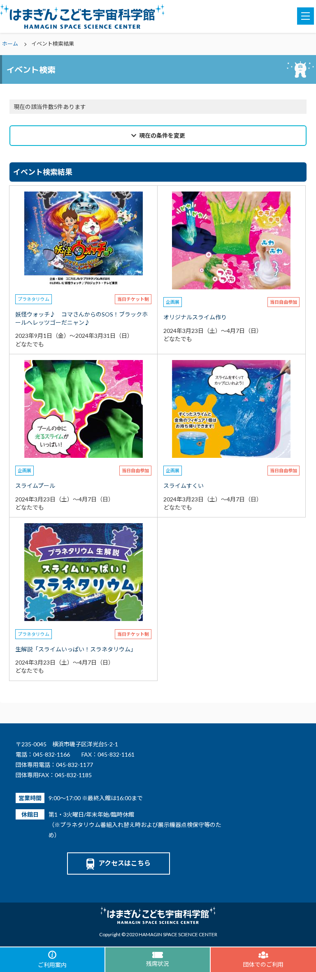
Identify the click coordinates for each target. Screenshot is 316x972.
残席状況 (157, 963)
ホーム (10, 43)
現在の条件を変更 (162, 135)
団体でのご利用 (263, 964)
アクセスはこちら (124, 863)
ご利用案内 (52, 964)
